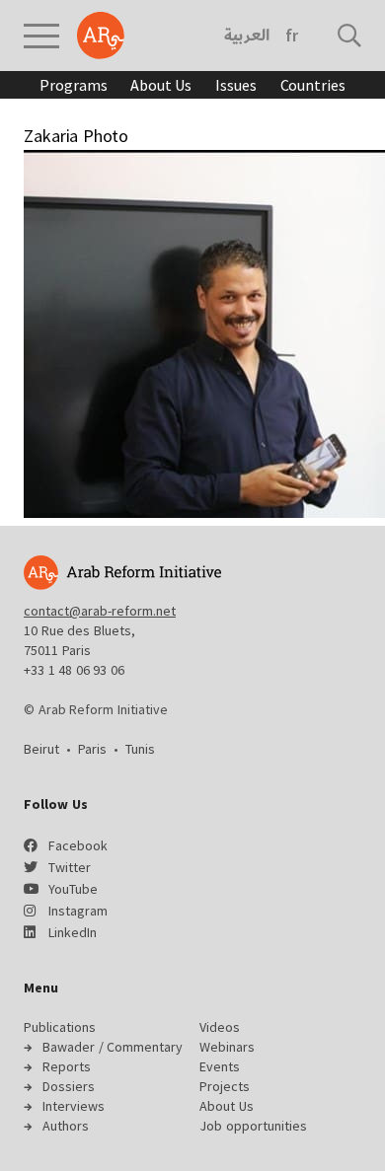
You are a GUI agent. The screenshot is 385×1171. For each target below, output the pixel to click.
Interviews (73, 1106)
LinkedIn (72, 932)
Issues (235, 85)
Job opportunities (253, 1125)
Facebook (78, 845)
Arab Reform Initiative (100, 35)
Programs (73, 85)
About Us (161, 85)
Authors (65, 1125)
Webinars (227, 1047)
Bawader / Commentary (112, 1047)
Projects (224, 1086)
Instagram (78, 910)
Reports (66, 1066)
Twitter (69, 867)
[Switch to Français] (291, 35)
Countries (313, 85)
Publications (60, 1027)
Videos (219, 1027)
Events (219, 1066)
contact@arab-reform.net (100, 611)
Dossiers (68, 1086)
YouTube (73, 889)
